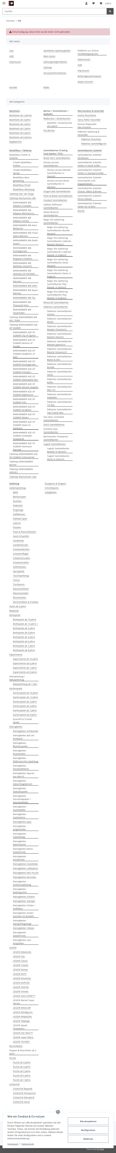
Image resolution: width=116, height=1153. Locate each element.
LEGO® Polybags (21, 1020)
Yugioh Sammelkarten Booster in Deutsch (58, 450)
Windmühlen (19, 597)
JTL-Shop (100, 1149)
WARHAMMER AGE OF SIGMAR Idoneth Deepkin (25, 386)
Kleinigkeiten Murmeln (24, 877)
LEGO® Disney (20, 969)
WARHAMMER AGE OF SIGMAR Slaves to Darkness (24, 425)
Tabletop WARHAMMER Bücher (21, 463)
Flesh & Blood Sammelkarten (58, 195)
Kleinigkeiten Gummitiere (19, 816)
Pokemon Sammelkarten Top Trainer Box (59, 411)
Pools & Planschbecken (24, 531)
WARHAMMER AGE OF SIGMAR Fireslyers (24, 370)
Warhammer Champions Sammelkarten (56, 438)
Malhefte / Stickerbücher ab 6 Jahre (59, 124)
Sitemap (48, 67)
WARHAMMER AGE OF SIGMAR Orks (24, 401)
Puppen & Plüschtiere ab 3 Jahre (22, 1052)
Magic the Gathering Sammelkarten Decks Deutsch (57, 262)
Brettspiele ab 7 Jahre (24, 645)
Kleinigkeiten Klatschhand (19, 843)
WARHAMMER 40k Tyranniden (22, 311)
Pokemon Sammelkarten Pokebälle (59, 396)
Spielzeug (14, 483)
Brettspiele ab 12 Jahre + (25, 623)
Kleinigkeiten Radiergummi (20, 891)
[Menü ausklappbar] (3, 2)
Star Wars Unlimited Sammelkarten (54, 419)
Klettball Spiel (20, 518)
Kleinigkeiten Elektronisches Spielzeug (25, 760)
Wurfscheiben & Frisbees (25, 601)
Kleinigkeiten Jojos (22, 821)
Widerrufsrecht (85, 81)
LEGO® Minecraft (22, 1007)
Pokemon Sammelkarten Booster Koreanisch (59, 350)
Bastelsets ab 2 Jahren (20, 115)
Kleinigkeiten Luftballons (25, 868)
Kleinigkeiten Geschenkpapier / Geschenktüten (22, 799)
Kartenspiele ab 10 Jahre (25, 692)
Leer (11, 50)
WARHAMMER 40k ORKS (25, 285)
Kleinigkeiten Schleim (24, 896)
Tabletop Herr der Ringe (21, 193)
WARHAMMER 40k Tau (24, 297)
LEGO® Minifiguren (23, 1012)
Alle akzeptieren (88, 1121)
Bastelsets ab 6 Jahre (20, 132)
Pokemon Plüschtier (91, 139)
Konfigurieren (88, 1130)
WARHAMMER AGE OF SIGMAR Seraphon (24, 408)
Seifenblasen (19, 566)
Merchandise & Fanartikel (91, 110)
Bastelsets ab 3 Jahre (20, 119)
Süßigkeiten (51, 492)
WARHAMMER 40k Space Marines (25, 292)
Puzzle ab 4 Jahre (21, 1066)
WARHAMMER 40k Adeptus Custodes (22, 204)
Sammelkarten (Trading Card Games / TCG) (56, 152)
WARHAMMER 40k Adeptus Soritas (22, 219)
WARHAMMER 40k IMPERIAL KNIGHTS (22, 265)
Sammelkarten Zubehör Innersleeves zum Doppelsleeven (90, 180)
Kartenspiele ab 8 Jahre (25, 714)
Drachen (17, 501)
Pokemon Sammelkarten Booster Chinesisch (59, 328)
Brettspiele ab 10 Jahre (24, 619)
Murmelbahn (16, 1046)
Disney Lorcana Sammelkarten (51, 164)
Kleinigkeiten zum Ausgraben (22, 942)
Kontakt (13, 87)
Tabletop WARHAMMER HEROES (21, 471)
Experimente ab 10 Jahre (25, 658)
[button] (86, 3)
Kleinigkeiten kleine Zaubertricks (23, 850)
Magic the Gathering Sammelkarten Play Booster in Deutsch (57, 284)
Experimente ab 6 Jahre (25, 663)
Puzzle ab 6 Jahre (21, 1075)
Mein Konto (49, 56)
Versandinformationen (55, 73)
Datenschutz (27, 1144)
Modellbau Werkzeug (23, 189)
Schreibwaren (52, 487)
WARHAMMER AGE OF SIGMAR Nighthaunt (24, 393)
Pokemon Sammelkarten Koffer (59, 381)
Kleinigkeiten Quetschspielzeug (22, 883)
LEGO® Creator (20, 965)
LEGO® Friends (20, 991)
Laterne (17, 523)
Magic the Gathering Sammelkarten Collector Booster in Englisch (59, 251)
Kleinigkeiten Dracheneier (19, 752)
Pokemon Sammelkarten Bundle (59, 366)
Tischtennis (19, 584)
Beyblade (14, 610)
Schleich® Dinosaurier (24, 1093)
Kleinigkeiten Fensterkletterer (21, 767)
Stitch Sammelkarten (54, 424)
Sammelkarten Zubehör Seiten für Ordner (90, 205)
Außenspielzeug (17, 487)
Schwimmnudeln (21, 558)
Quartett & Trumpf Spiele (22, 721)
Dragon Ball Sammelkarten (57, 191)
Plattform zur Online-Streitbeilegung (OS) (88, 52)
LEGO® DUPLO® (21, 982)
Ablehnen (88, 1139)
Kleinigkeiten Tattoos (23, 928)
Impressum (12, 1144)
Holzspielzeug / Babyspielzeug (17, 678)
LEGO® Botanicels (22, 952)
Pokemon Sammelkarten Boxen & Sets (59, 358)
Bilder (47, 87)
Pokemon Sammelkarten (56, 306)
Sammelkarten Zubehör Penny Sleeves (90, 197)
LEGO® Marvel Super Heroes (23, 1002)
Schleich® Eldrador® (23, 1097)
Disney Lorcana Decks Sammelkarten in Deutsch (58, 183)
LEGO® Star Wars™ (23, 1032)
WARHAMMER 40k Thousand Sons (22, 304)
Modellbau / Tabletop (20, 150)
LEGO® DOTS (19, 973)
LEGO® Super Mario (23, 1037)
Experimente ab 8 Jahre (25, 672)
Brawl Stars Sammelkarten (57, 158)
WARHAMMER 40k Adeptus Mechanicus (23, 212)
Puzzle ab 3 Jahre (21, 1062)
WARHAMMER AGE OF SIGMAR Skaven (24, 416)
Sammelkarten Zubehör (90, 150)
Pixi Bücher (49, 130)
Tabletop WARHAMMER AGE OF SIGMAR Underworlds (23, 456)
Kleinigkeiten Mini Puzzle (25, 872)
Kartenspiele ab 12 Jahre (25, 697)
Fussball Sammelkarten (55, 200)
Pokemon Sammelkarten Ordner (59, 313)
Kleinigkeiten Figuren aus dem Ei (23, 775)
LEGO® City (19, 956)
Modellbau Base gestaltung (21, 179)
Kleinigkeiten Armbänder (25, 731)
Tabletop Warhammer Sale (22, 476)
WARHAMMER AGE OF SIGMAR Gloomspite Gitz (25, 378)
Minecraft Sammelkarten (56, 302)
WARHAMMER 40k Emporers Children (22, 257)
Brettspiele (14, 615)
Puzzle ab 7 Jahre (21, 1079)
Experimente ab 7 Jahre (25, 667)
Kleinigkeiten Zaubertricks (19, 934)
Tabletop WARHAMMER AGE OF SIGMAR (23, 326)
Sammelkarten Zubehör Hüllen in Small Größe (90, 164)
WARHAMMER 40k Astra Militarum (25, 227)
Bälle (15, 492)
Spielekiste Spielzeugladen (57, 50)
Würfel (81, 210)
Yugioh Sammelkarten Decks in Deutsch (58, 458)
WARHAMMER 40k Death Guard (25, 242)
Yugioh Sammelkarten (55, 444)
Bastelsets (14, 110)
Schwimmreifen (21, 562)
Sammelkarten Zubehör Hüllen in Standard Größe (91, 171)
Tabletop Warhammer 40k (22, 198)
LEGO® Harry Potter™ (24, 995)
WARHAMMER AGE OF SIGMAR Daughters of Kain (24, 353)
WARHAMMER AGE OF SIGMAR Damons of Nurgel (24, 343)
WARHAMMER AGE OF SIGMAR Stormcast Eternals (24, 446)
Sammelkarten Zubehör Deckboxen (90, 156)
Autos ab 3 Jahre (17, 606)
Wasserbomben (21, 588)
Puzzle (12, 1058)
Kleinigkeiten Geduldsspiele (20, 790)
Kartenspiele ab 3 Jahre (25, 701)
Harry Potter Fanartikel (89, 119)
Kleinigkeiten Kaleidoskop (19, 835)
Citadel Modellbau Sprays (22, 171)
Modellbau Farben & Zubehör (19, 156)
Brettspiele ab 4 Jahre (24, 632)
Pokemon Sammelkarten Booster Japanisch (59, 343)
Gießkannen (19, 514)
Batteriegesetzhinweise (89, 76)
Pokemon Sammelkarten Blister (59, 320)
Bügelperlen (15, 141)
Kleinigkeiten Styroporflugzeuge (22, 922)
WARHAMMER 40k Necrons (22, 280)
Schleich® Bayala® (22, 1088)
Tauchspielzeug (21, 575)
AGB (11, 56)
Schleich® (14, 1084)
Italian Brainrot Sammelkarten (51, 214)
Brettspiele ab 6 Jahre (24, 641)
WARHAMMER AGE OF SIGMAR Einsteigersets (24, 363)
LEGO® (13, 947)
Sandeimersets (20, 544)
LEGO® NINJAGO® (22, 1016)
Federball (18, 505)
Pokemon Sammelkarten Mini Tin (59, 388)
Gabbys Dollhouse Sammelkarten (53, 206)
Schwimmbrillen (21, 549)
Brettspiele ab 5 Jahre (24, 637)
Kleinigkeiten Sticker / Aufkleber (24, 907)
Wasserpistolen (21, 593)
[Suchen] (110, 11)
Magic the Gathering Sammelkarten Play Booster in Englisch (57, 294)
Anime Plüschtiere (87, 115)
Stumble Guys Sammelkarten (51, 430)
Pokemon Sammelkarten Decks (59, 373)
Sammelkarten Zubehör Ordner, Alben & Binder (90, 190)
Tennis (16, 580)
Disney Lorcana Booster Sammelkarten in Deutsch (59, 173)
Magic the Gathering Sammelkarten (54, 221)
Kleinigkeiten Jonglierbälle (19, 828)
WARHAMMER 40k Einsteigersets (22, 249)
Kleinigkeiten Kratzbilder (25, 864)
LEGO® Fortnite (21, 987)
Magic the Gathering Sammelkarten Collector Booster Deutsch (59, 241)
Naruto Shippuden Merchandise (87, 126)
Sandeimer (18, 540)
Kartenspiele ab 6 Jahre (25, 706)
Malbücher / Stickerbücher (57, 118)
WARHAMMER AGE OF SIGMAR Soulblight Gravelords (24, 435)
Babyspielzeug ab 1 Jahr (25, 684)
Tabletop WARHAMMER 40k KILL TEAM (23, 319)
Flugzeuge (18, 509)
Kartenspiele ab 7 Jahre (25, 710)
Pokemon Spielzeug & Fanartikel (88, 133)
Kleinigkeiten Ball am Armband (23, 737)
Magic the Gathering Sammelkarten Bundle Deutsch (58, 230)
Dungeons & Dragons (55, 483)
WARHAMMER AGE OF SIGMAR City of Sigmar (24, 334)
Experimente (15, 654)
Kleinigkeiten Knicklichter (19, 858)
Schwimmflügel (20, 553)
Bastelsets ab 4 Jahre (20, 124)
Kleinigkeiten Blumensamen (20, 745)
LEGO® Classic (20, 960)
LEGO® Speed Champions (20, 1027)
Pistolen (17, 527)
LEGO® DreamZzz (22, 978)
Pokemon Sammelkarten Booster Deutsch (59, 335)
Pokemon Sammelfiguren (93, 143)
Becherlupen (19, 496)
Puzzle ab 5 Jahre (21, 1071)
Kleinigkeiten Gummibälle (19, 808)
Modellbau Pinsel (22, 185)
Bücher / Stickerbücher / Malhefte (56, 112)
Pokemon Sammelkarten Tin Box (59, 403)
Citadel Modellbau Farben (22, 164)
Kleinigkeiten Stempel (24, 901)
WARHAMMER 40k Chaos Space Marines (25, 234)
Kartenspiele (15, 688)
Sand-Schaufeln (21, 536)
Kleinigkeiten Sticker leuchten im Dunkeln (23, 915)
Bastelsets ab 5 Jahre (20, 128)
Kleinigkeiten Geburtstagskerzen (22, 782)
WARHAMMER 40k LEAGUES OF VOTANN (24, 272)
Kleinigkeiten (16, 726)
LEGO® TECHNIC (21, 1041)
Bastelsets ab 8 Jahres (20, 137)
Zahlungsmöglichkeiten (55, 61)
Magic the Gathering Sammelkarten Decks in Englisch (59, 273)
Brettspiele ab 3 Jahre (24, 628)
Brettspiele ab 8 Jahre (24, 650)
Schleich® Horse (21, 1101)
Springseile (18, 571)
